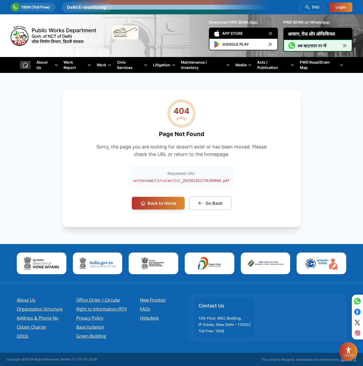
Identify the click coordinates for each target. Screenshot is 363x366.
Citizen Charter (32, 327)
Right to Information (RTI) (101, 309)
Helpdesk (149, 318)
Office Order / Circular (98, 300)
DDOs (22, 336)
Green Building (91, 336)
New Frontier (153, 300)
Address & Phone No (37, 318)
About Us (26, 300)
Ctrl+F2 (349, 355)
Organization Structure (40, 309)
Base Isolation (90, 327)
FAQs (145, 309)
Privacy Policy (89, 318)
